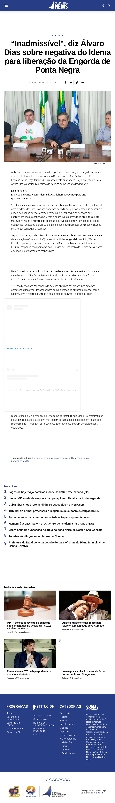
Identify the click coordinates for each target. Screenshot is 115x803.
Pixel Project (98, 793)
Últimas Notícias (68, 735)
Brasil (64, 746)
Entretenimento (67, 724)
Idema (64, 458)
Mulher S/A (67, 742)
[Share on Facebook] (65, 82)
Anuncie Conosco (42, 715)
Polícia (63, 720)
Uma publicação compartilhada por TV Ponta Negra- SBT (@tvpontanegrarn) (42, 390)
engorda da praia (51, 458)
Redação (10, 632)
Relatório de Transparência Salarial (44, 723)
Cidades (64, 727)
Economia (65, 713)
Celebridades (68, 753)
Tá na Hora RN (14, 732)
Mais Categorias (68, 738)
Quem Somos (40, 719)
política (72, 458)
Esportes (64, 731)
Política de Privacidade (39, 729)
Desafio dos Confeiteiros (13, 718)
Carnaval (66, 749)
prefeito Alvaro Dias (21, 461)
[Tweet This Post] (71, 82)
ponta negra (83, 458)
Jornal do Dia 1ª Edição (15, 723)
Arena (9, 713)
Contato (37, 734)
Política (63, 717)
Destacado (37, 458)
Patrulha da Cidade (16, 728)
